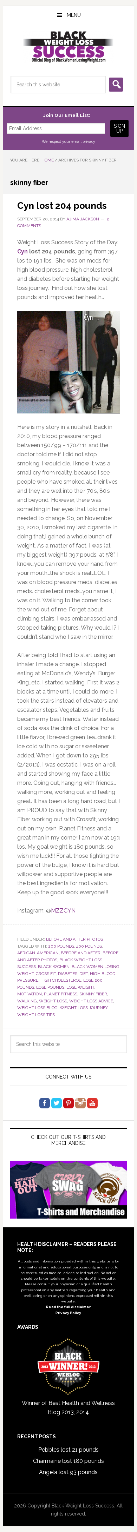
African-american (38, 952)
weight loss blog (37, 1007)
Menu (74, 15)
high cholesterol (60, 980)
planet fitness (60, 994)
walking (27, 1001)
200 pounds (61, 946)
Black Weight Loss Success (68, 47)
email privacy (83, 141)
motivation (29, 994)
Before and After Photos (74, 939)
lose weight (80, 987)
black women (54, 966)
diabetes (67, 973)
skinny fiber (93, 994)
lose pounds (50, 987)
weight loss (53, 1001)
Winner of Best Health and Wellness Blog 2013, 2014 (68, 1407)
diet (83, 973)
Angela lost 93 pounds (68, 1472)
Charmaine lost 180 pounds (68, 1461)
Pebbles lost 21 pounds (68, 1449)
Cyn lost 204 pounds (62, 205)
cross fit (46, 973)
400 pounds (89, 946)
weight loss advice (91, 1001)
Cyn (22, 251)
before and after (80, 952)
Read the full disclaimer (68, 1307)
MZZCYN (63, 910)
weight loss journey (83, 1007)
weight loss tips (36, 1014)
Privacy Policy (68, 1313)
